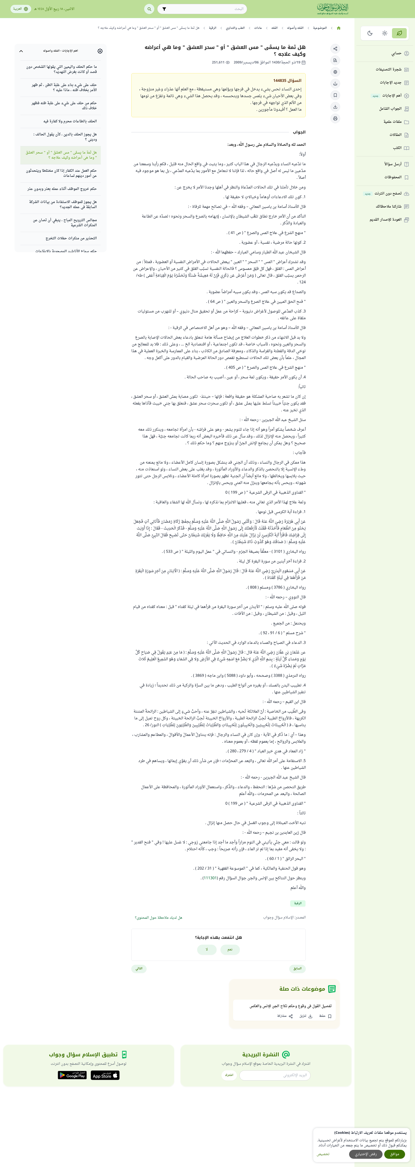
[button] (335, 49)
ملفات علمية (393, 122)
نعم (230, 949)
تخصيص (323, 1154)
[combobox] (205, 9)
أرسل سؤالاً (393, 164)
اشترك (229, 1075)
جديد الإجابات (391, 83)
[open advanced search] (164, 9)
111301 (210, 878)
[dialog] (361, 1145)
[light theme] (384, 33)
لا (207, 949)
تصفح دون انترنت (383, 194)
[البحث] (149, 9)
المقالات (396, 135)
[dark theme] (370, 33)
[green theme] (399, 33)
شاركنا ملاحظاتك (389, 207)
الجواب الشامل (390, 109)
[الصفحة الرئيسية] (339, 28)
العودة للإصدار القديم (386, 220)
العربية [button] (17, 9)
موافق (394, 1154)
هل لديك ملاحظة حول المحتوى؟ (158, 918)
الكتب (397, 148)
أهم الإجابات (387, 96)
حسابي (396, 53)
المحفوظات (393, 177)
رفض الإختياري (366, 1154)
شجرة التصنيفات (389, 70)
